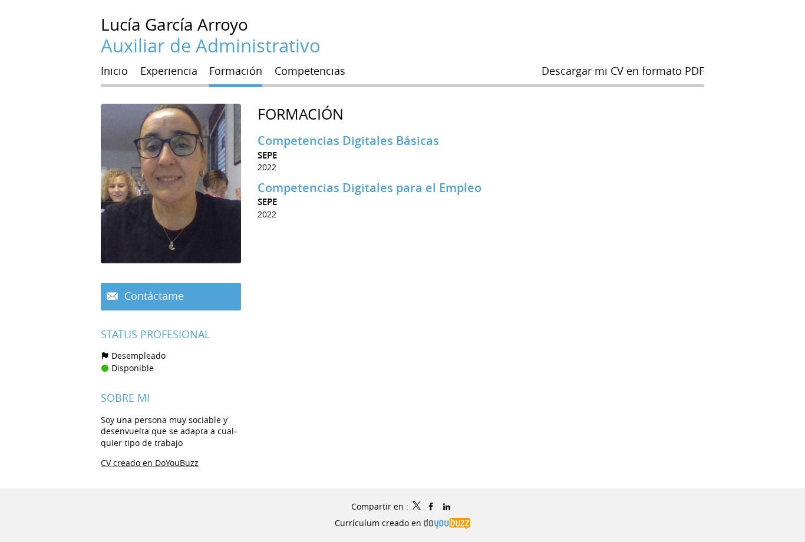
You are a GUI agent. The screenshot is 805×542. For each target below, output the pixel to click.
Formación (301, 114)
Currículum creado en (379, 522)
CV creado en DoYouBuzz (150, 462)
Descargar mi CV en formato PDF (623, 71)
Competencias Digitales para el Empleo (369, 188)
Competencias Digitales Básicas (348, 140)
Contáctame (152, 296)
